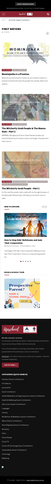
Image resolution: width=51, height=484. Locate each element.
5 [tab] (30, 261)
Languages (6, 408)
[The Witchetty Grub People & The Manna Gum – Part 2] (25, 107)
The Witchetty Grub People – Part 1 (21, 188)
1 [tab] (20, 261)
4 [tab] (28, 261)
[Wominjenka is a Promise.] (25, 53)
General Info (6, 387)
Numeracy (5, 429)
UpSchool (5, 356)
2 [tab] (23, 261)
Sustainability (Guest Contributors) (14, 450)
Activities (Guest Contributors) (12, 379)
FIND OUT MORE (10, 365)
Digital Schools (12, 246)
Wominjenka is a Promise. (16, 74)
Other (4, 433)
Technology (6, 454)
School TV (5, 441)
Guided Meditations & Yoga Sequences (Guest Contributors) (23, 396)
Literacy (5, 412)
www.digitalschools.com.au (35, 480)
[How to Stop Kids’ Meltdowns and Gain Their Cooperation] (25, 225)
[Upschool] (25, 14)
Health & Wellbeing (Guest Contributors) (16, 400)
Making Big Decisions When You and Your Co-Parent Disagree (25, 8)
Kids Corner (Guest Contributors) (13, 404)
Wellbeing (5, 458)
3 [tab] (25, 261)
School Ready (7, 437)
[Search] (48, 14)
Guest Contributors (19, 70)
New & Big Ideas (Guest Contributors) (14, 184)
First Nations (6, 70)
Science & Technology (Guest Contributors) (17, 445)
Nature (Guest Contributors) (37, 182)
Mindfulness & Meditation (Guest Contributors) (18, 416)
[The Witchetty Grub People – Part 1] (25, 164)
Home (3, 20)
